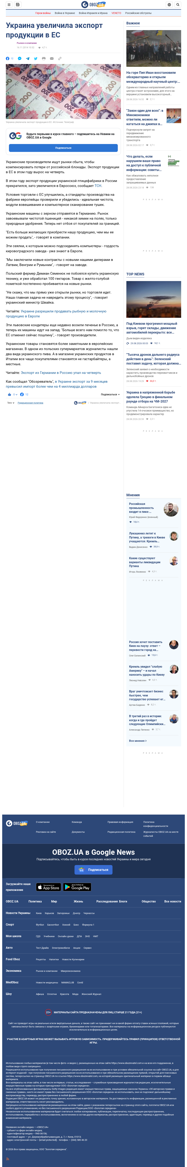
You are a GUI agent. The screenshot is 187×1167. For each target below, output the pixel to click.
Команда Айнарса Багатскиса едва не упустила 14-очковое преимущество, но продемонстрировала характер (150, 411)
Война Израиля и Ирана (93, 13)
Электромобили (61, 947)
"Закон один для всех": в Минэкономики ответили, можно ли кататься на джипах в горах (144, 117)
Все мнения (136, 740)
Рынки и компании (27, 43)
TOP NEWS (135, 274)
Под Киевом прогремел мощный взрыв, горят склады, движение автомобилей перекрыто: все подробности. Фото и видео (151, 328)
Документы (78, 832)
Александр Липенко (139, 730)
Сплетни (52, 994)
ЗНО (87, 936)
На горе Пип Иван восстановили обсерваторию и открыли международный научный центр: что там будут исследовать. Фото (152, 77)
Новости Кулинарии (73, 959)
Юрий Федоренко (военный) (143, 517)
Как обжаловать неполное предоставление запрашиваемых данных (142, 179)
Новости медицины (47, 982)
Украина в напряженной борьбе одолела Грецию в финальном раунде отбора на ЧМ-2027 (150, 396)
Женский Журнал (91, 994)
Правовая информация (120, 822)
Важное (133, 23)
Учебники (49, 936)
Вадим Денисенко (138, 547)
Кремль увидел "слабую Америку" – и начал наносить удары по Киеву (147, 670)
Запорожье (63, 913)
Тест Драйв (42, 947)
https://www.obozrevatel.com (126, 1063)
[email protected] (47, 1140)
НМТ (95, 936)
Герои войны (43, 13)
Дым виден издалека (139, 338)
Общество (149, 901)
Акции (76, 947)
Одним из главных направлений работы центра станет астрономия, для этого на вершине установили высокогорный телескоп (150, 91)
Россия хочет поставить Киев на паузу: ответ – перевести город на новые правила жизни (145, 646)
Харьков (49, 913)
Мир (54, 901)
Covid (80, 982)
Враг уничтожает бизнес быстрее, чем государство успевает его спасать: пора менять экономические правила (147, 695)
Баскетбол (53, 924)
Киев (38, 913)
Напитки (54, 959)
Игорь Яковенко (137, 572)
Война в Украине (65, 13)
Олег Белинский (137, 655)
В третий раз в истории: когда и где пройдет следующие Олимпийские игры (147, 720)
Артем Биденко (137, 705)
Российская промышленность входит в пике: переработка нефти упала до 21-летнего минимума (143, 508)
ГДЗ (38, 936)
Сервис (88, 947)
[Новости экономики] (80, 403)
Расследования (107, 901)
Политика (35, 901)
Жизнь (78, 901)
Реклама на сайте (46, 832)
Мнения (133, 495)
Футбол (40, 924)
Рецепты (41, 959)
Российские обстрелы (138, 13)
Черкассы (89, 913)
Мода (75, 994)
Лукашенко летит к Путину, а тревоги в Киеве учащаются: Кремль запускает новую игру (147, 537)
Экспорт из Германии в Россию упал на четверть (61, 373)
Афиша (40, 994)
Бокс (76, 924)
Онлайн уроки (66, 936)
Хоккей (66, 924)
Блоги (123, 901)
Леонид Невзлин (137, 680)
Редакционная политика (30, 403)
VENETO (116, 13)
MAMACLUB (67, 982)
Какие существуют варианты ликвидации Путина (144, 562)
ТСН (98, 186)
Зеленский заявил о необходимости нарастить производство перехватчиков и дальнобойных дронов (151, 373)
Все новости (172, 901)
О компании (43, 822)
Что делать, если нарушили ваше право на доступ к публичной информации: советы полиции (143, 163)
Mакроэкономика (70, 971)
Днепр (76, 913)
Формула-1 (88, 924)
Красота (64, 994)
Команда (77, 822)
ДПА (79, 936)
